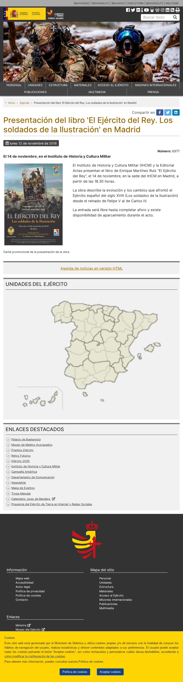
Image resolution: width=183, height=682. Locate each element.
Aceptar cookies (110, 672)
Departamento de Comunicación (32, 477)
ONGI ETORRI (135, 3)
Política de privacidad (30, 591)
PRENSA (153, 92)
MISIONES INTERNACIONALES (155, 85)
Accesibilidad (24, 582)
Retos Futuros (21, 455)
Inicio (11, 102)
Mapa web (22, 578)
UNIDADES (35, 85)
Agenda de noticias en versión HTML (91, 268)
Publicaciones (108, 604)
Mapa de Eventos (23, 488)
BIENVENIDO (81, 3)
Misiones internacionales (115, 599)
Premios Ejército (22, 450)
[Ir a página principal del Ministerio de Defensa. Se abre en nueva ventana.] (24, 13)
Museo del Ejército (28, 629)
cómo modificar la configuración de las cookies (34, 656)
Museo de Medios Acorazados (31, 444)
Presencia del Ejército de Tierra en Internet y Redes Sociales (51, 504)
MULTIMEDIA (97, 92)
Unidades (105, 582)
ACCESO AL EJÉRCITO (113, 85)
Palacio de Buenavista (26, 439)
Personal (105, 578)
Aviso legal (23, 586)
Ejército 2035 (20, 461)
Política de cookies (74, 672)
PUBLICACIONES (35, 92)
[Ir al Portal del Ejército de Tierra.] (59, 13)
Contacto (22, 599)
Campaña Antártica (24, 471)
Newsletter (18, 482)
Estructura (106, 586)
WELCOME (172, 3)
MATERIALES (83, 85)
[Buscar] (175, 17)
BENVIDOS (118, 3)
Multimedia (106, 608)
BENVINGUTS (100, 3)
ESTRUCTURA (58, 85)
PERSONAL (14, 85)
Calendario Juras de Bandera (31, 499)
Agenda (24, 102)
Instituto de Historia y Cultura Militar (35, 466)
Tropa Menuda (21, 493)
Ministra (21, 625)
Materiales (106, 591)
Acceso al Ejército (111, 595)
